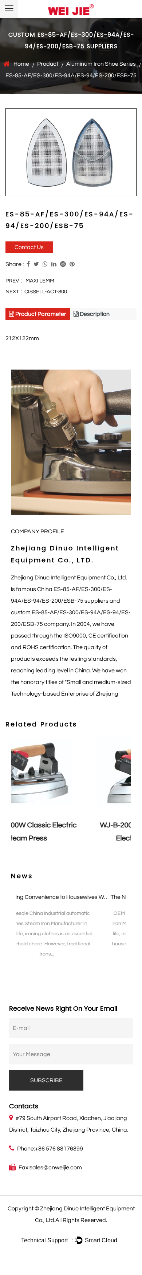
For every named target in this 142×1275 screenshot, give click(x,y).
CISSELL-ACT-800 (45, 291)
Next (131, 800)
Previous (11, 800)
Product (47, 64)
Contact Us (29, 247)
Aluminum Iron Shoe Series (101, 64)
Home (21, 64)
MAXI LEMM (39, 281)
